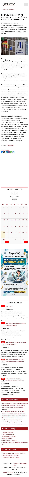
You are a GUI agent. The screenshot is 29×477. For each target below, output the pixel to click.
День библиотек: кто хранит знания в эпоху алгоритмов (16, 343)
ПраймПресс (10, 145)
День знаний (9, 306)
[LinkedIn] (7, 152)
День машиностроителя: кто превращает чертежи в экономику (15, 379)
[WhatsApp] (11, 152)
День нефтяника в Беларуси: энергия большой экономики (16, 324)
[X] (4, 152)
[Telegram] (13, 152)
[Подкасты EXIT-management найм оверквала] (14, 272)
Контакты (16, 463)
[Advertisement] (14, 170)
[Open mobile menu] (26, 4)
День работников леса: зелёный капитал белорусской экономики (15, 360)
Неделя (14, 199)
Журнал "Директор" (8, 472)
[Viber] (9, 152)
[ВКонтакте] (2, 152)
